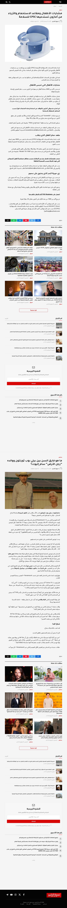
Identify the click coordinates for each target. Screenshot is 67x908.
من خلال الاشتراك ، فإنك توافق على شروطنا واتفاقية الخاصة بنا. (33, 388)
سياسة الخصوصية (24, 388)
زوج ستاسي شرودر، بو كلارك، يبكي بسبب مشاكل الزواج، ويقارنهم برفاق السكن (50, 737)
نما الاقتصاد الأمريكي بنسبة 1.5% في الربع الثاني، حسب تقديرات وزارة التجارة (48, 274)
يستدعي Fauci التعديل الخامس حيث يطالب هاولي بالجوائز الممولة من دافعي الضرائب (20, 299)
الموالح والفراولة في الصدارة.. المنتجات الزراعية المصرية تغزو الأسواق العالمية (35, 417)
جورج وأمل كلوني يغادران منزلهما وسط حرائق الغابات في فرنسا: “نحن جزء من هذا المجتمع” (20, 710)
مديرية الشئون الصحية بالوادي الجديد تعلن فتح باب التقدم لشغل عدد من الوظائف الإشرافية (30, 323)
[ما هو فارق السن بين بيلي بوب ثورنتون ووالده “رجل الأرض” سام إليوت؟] (33, 490)
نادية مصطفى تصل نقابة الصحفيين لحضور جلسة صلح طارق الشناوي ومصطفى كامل (32, 340)
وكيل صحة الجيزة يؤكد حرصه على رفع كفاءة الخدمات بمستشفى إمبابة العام (36, 404)
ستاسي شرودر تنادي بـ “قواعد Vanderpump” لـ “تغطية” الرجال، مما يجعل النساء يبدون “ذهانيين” (20, 737)
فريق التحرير (55, 21)
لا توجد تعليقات (33, 21)
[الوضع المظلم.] (9, 2)
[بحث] (7, 2)
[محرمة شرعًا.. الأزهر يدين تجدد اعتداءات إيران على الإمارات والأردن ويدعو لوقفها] (59, 350)
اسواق (60, 10)
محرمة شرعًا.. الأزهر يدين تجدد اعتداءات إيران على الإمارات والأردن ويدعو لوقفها (34, 348)
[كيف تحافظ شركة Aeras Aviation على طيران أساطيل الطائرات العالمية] (19, 264)
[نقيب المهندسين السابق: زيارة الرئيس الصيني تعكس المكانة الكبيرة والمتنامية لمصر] (59, 333)
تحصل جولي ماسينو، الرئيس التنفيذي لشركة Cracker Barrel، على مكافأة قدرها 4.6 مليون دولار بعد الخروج (48, 300)
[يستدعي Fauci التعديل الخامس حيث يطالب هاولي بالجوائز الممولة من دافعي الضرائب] (19, 288)
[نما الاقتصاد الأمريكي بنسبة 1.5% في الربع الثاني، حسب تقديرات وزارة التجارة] (48, 264)
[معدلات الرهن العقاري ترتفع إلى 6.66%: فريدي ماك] (48, 238)
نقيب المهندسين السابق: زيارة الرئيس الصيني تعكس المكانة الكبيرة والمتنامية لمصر (32, 331)
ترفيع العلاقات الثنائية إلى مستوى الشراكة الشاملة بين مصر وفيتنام (38, 400)
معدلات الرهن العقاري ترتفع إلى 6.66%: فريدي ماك (49, 248)
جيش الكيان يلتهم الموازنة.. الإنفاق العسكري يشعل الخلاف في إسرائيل (37, 407)
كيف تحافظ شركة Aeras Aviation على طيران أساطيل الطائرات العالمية (20, 274)
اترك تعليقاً (33, 310)
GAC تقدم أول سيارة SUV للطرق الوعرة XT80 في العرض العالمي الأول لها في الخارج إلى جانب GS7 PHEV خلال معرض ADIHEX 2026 (32, 412)
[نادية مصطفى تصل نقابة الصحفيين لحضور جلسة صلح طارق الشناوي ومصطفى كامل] (59, 341)
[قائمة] (60, 2)
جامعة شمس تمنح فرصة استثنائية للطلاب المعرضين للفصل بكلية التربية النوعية (33, 356)
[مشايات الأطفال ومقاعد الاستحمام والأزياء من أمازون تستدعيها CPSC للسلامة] (33, 43)
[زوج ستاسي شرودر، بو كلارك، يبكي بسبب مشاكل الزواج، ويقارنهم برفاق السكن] (48, 726)
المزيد (6, 318)
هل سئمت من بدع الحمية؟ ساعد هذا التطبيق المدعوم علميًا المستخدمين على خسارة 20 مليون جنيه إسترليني (49, 685)
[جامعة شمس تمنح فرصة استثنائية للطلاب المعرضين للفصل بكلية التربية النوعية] (59, 358)
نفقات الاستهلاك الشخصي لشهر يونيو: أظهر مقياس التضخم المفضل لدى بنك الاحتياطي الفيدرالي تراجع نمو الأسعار (19, 249)
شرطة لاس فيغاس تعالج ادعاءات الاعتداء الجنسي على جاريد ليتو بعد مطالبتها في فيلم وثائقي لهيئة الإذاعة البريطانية (20, 685)
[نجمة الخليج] (51, 2)
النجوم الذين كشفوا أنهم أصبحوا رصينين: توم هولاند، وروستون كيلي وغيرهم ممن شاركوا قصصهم (49, 711)
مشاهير (60, 457)
